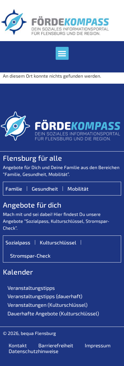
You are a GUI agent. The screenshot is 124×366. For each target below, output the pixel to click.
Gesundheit (45, 188)
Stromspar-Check (30, 255)
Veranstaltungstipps (31, 288)
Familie (13, 188)
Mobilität (78, 188)
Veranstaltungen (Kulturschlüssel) (47, 305)
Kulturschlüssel (58, 242)
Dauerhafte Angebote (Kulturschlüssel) (53, 313)
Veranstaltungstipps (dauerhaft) (44, 296)
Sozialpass (17, 242)
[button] (62, 53)
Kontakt (18, 345)
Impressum (97, 345)
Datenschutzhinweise (33, 351)
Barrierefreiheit (55, 345)
